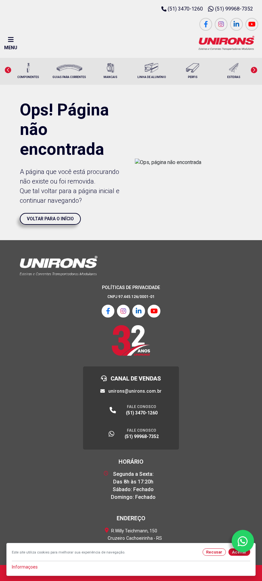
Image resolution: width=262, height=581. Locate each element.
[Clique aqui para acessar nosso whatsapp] (243, 541)
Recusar (214, 552)
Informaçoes (25, 566)
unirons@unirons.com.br (134, 391)
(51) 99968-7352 (234, 9)
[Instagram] (221, 24)
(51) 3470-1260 (185, 9)
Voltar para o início (50, 218)
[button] (8, 70)
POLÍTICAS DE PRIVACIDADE (131, 287)
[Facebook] (205, 24)
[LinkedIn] (236, 24)
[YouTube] (251, 24)
